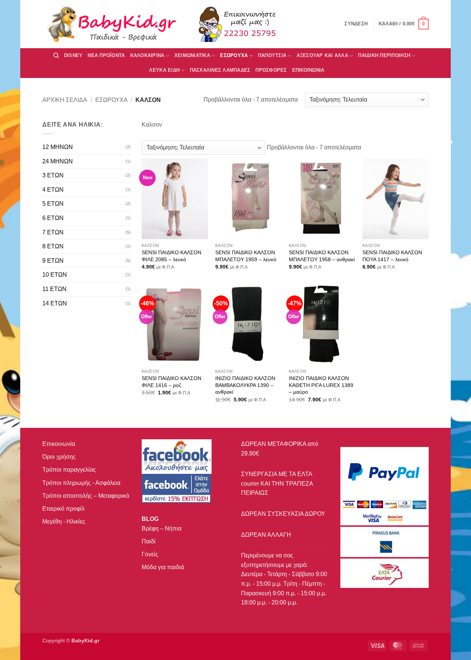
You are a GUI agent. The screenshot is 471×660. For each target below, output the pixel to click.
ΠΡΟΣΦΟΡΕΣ (271, 70)
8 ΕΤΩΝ (53, 246)
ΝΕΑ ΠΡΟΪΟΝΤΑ (106, 55)
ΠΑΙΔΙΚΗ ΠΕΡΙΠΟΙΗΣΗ (384, 55)
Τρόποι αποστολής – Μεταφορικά (85, 496)
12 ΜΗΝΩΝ (57, 147)
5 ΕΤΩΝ (53, 204)
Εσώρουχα (234, 55)
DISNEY (73, 55)
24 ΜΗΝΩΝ (57, 161)
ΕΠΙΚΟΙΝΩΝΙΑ (308, 70)
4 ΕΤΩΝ (53, 190)
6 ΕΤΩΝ (53, 218)
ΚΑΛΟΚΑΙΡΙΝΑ (147, 55)
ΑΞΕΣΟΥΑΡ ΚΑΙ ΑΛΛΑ (322, 55)
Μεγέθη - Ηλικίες (63, 521)
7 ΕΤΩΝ (53, 232)
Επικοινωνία (58, 444)
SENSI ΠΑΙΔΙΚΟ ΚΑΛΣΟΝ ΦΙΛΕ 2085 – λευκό (171, 255)
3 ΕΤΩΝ (53, 175)
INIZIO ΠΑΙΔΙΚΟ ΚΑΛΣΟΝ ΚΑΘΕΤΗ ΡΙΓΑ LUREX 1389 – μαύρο (321, 385)
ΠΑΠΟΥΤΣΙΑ (272, 55)
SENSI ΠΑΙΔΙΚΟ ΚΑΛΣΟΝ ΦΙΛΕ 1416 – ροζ (171, 381)
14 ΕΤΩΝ (54, 303)
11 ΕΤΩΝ (54, 289)
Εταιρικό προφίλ (63, 508)
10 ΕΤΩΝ (54, 275)
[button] (404, 24)
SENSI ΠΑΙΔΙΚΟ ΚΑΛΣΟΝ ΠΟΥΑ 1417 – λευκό (392, 255)
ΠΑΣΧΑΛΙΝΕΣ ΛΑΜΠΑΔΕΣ (220, 70)
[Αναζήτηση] (56, 56)
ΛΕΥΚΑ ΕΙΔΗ (164, 70)
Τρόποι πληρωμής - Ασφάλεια (81, 483)
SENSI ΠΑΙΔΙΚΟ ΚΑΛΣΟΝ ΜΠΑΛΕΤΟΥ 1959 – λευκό (245, 255)
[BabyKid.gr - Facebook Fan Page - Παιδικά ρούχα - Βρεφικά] (177, 456)
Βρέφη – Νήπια (161, 528)
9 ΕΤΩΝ (53, 261)
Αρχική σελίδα (64, 100)
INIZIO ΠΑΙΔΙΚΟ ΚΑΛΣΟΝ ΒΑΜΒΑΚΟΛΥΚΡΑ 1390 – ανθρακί (245, 385)
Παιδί (149, 541)
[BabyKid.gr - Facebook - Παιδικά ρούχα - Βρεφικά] (176, 488)
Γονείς (150, 554)
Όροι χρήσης (59, 457)
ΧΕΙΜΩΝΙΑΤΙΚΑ (192, 55)
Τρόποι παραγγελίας (69, 469)
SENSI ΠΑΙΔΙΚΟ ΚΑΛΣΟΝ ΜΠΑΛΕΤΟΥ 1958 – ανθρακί (322, 255)
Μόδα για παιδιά (163, 567)
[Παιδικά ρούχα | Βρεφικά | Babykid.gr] (112, 24)
